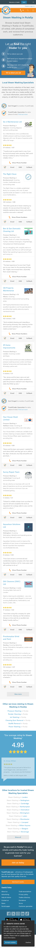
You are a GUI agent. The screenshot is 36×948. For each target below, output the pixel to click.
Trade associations (25, 891)
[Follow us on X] (13, 914)
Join (23, 2)
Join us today (18, 862)
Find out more (23, 114)
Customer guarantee (25, 906)
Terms (21, 903)
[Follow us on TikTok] (27, 914)
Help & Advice (6, 897)
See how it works (18, 882)
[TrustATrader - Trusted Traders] (6, 9)
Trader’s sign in (30, 6)
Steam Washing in (18, 797)
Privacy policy (23, 894)
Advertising (5, 894)
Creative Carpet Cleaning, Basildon (15, 760)
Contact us (5, 900)
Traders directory (24, 897)
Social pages (5, 906)
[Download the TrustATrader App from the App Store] (25, 920)
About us (4, 891)
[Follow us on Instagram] (18, 914)
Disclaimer (22, 900)
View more (18, 694)
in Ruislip (18, 711)
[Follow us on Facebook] (9, 914)
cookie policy (24, 935)
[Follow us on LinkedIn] (23, 914)
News (3, 903)
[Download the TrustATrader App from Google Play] (11, 920)
